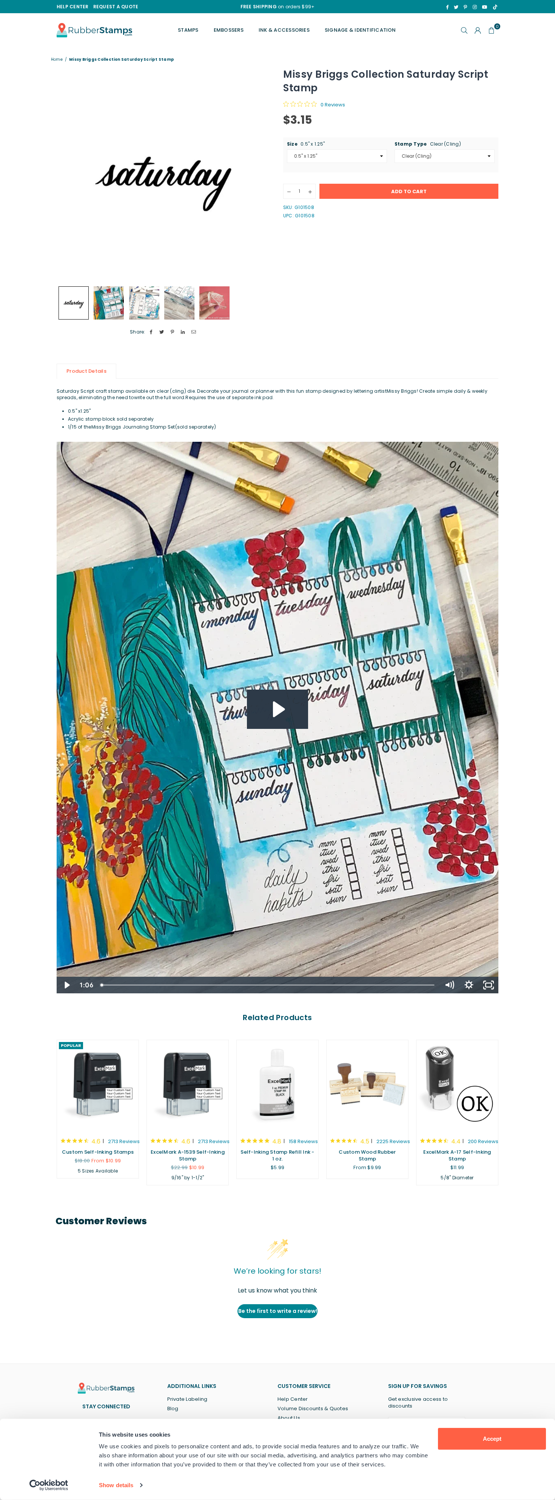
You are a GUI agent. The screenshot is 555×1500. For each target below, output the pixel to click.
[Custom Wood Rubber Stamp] (367, 1085)
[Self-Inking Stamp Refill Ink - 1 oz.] (277, 1085)
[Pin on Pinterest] (172, 332)
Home (57, 59)
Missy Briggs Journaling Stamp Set (133, 427)
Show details (116, 1485)
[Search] (464, 30)
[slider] (268, 985)
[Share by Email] (194, 332)
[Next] (261, 174)
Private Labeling (187, 1399)
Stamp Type (428, 144)
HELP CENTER (73, 6)
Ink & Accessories (284, 30)
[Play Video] (66, 985)
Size (306, 144)
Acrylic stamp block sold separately (111, 419)
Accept (492, 1438)
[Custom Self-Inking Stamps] (98, 1085)
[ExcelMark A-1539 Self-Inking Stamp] (187, 1085)
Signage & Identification (360, 30)
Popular (71, 1045)
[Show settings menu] (469, 985)
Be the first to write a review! (277, 1311)
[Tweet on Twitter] (162, 332)
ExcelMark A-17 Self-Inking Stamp (457, 1155)
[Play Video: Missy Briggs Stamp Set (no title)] (277, 709)
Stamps (188, 30)
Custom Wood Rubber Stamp (367, 1155)
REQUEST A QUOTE (116, 6)
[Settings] (478, 30)
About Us (289, 1418)
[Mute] (449, 985)
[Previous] (67, 174)
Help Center (293, 1399)
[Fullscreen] (488, 985)
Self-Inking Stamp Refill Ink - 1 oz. (277, 1155)
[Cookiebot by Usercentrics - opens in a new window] (49, 1485)
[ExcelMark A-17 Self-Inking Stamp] (457, 1085)
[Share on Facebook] (151, 332)
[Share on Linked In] (183, 332)
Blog (173, 1408)
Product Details (86, 371)
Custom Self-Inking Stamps (98, 1152)
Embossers (229, 30)
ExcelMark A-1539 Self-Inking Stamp (188, 1155)
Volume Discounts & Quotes (313, 1408)
